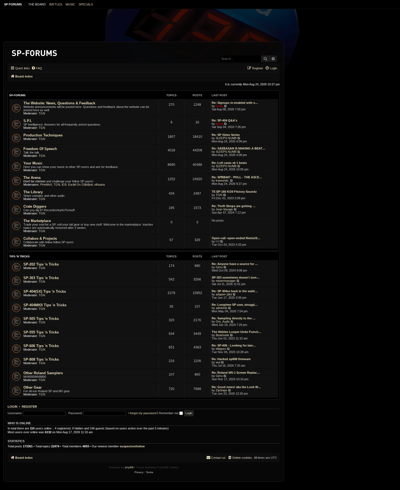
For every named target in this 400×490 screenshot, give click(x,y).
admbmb (221, 308)
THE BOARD (37, 4)
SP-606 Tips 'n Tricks (41, 346)
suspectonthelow (132, 446)
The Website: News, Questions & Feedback (59, 103)
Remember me (169, 413)
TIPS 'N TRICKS (19, 256)
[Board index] (34, 52)
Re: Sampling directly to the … (234, 318)
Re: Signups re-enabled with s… (235, 102)
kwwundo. (222, 180)
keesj (219, 106)
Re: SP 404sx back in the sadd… (235, 291)
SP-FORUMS (17, 95)
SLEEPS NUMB (226, 138)
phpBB (129, 467)
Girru (219, 267)
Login (12, 406)
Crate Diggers (34, 206)
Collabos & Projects (40, 238)
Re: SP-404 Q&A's (224, 120)
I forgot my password (142, 413)
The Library (33, 192)
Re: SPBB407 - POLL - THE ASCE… (237, 177)
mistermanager (226, 280)
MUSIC (70, 4)
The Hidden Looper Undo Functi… (236, 331)
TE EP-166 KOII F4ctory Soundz (234, 191)
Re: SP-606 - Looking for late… (234, 345)
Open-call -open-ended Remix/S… (236, 238)
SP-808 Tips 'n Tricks (41, 359)
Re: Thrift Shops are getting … (234, 206)
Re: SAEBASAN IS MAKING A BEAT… (238, 148)
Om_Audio (223, 321)
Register (29, 406)
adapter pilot (224, 294)
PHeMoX (46, 184)
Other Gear (32, 387)
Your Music (32, 163)
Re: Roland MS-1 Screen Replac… (236, 372)
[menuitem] (36, 68)
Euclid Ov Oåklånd (80, 184)
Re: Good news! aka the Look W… (236, 387)
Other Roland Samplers (43, 373)
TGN (42, 113)
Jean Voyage (224, 209)
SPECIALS (86, 4)
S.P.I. (27, 121)
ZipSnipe (221, 390)
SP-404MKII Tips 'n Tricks (44, 305)
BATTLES (55, 4)
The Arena (32, 178)
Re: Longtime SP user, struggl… (235, 304)
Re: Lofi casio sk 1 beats (229, 162)
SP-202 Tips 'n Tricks (41, 264)
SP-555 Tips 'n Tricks (41, 332)
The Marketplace (37, 221)
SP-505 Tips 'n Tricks (41, 319)
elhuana (99, 184)
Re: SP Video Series (226, 134)
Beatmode (222, 335)
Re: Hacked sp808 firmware (231, 359)
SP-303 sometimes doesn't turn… (236, 277)
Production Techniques (43, 135)
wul (218, 362)
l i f (217, 241)
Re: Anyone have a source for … (235, 264)
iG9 (64, 184)
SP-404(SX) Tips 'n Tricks (44, 291)
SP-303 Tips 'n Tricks (41, 278)
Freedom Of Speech (40, 149)
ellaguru (221, 348)
